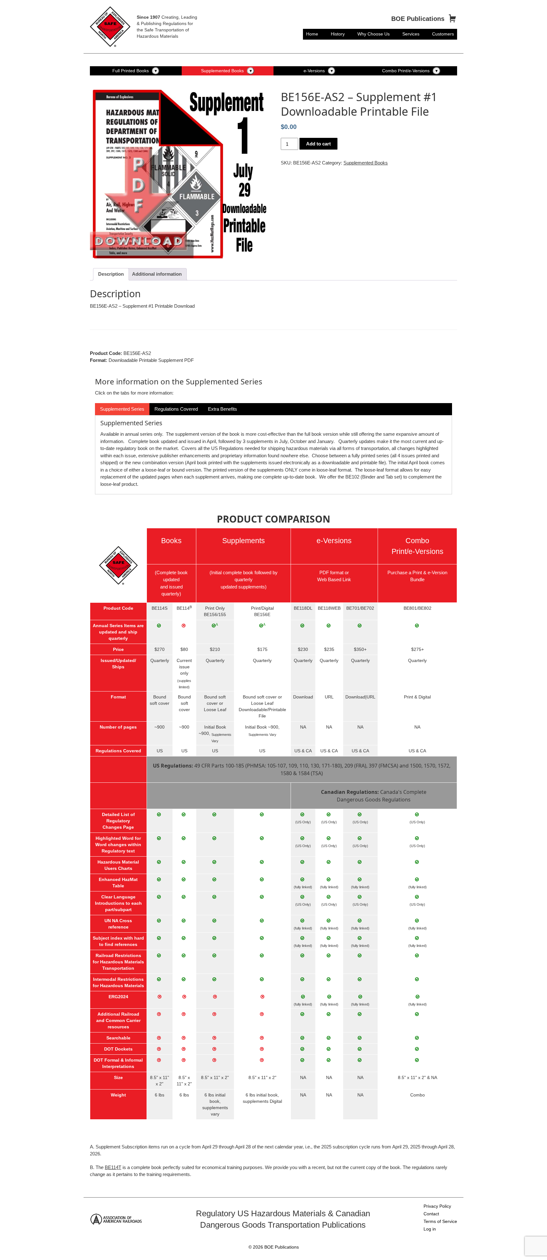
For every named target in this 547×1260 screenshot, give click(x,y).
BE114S (159, 608)
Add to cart (318, 143)
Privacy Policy (437, 1206)
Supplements (243, 541)
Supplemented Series (122, 409)
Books (171, 541)
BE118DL (303, 608)
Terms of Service (440, 1221)
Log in (430, 1228)
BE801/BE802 (417, 608)
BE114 (183, 608)
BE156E (262, 614)
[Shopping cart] (452, 19)
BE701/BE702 (360, 608)
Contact (431, 1213)
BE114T (113, 1167)
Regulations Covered (176, 409)
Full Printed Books (130, 70)
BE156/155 (215, 614)
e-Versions (314, 70)
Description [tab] (111, 274)
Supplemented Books (222, 70)
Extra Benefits (222, 409)
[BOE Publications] (110, 26)
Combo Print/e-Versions (406, 70)
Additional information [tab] (157, 274)
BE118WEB (329, 608)
